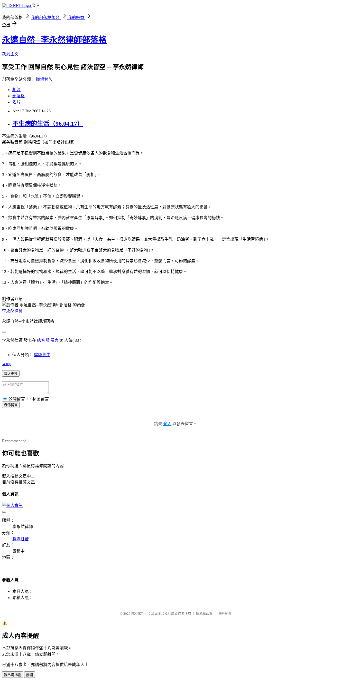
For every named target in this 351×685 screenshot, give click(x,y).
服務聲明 (224, 613)
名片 (16, 102)
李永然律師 (12, 311)
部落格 (18, 96)
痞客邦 (43, 340)
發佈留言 (10, 405)
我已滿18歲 (12, 675)
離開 (29, 675)
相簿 (16, 89)
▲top (6, 363)
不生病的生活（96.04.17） (47, 123)
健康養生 (42, 355)
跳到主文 (10, 54)
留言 (54, 340)
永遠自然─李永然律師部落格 (54, 39)
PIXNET (137, 613)
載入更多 (10, 374)
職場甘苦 (44, 79)
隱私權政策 (204, 613)
